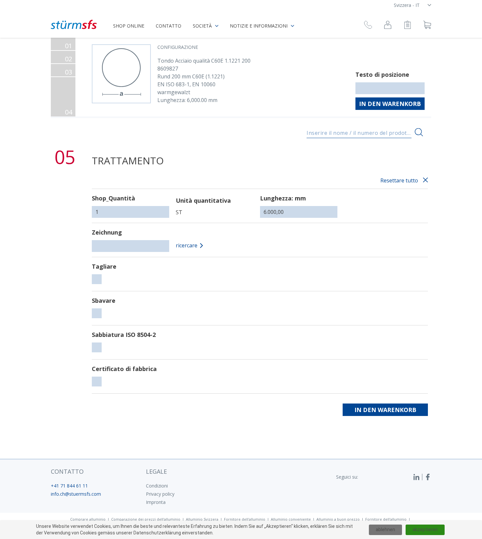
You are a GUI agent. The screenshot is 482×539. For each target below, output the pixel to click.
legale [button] (156, 471)
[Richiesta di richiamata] (368, 26)
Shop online (128, 26)
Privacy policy (160, 494)
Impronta (156, 502)
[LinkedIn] (417, 477)
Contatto (168, 26)
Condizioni (157, 486)
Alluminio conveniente (291, 519)
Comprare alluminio (88, 519)
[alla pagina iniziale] (74, 24)
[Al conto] (388, 26)
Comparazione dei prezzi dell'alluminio (145, 519)
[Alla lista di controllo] (407, 26)
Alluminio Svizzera (202, 519)
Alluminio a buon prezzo (338, 519)
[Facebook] (428, 477)
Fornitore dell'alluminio (244, 519)
